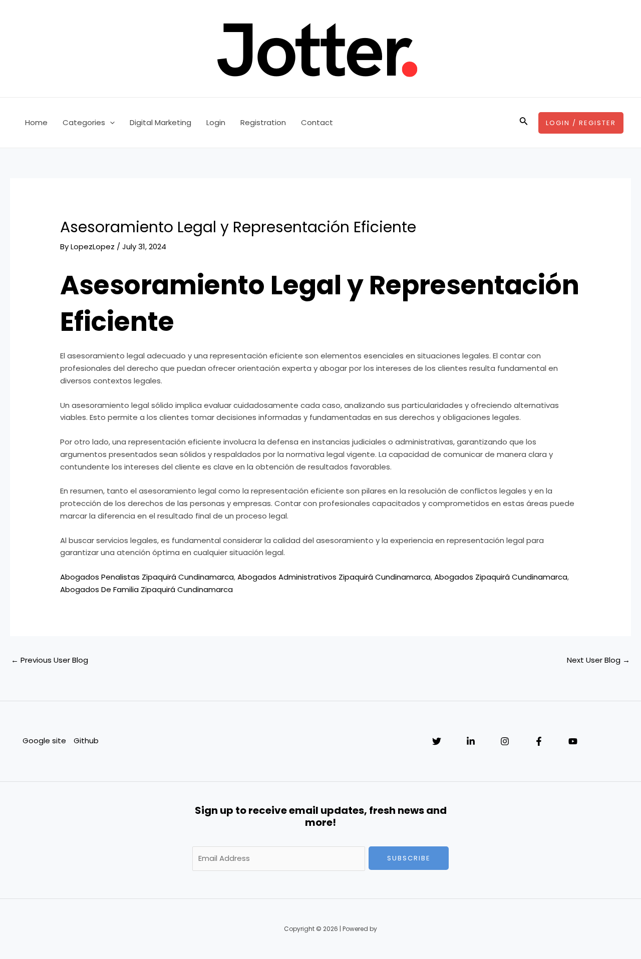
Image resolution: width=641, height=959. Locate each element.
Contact (317, 122)
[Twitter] (436, 741)
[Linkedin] (470, 741)
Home (36, 122)
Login (215, 122)
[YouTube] (572, 741)
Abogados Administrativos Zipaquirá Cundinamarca (334, 577)
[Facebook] (538, 741)
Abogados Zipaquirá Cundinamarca (500, 577)
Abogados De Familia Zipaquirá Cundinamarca (146, 589)
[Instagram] (504, 741)
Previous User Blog (49, 660)
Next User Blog (598, 660)
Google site (44, 740)
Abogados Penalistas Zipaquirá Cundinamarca (147, 577)
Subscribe (409, 858)
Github (86, 740)
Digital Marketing (160, 122)
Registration (263, 122)
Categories (84, 122)
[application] (110, 123)
